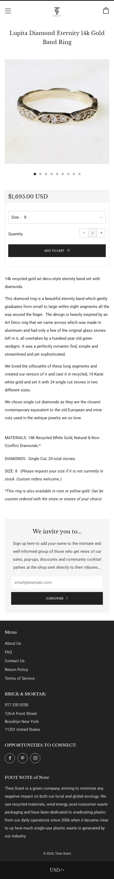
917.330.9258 (16, 705)
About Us (13, 643)
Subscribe (55, 598)
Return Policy (16, 669)
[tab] (35, 174)
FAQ (8, 652)
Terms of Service (20, 678)
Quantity (15, 234)
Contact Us (15, 661)
